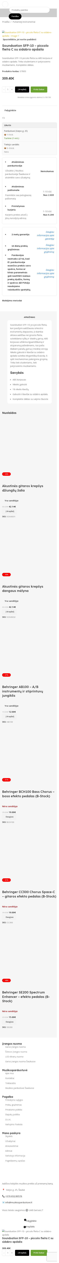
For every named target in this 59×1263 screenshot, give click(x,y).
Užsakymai (10, 1141)
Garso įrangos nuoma (15, 1046)
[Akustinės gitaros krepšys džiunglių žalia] (29, 445)
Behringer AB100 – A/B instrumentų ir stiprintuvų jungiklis (22, 691)
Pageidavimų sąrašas (15, 1160)
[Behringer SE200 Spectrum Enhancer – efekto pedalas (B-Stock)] (29, 951)
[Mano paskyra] (55, 4)
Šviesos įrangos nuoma (16, 1051)
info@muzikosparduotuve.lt (18, 1202)
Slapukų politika (12, 1114)
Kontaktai (9, 1078)
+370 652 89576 (13, 1196)
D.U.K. (8, 1119)
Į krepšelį (22, 89)
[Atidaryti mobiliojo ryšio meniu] (5, 4)
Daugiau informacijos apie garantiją (45, 235)
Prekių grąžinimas (13, 1104)
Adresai (8, 1150)
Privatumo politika (13, 1109)
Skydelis (9, 1136)
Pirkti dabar (39, 89)
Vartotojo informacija (15, 1155)
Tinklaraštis (10, 1083)
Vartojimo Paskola (13, 1124)
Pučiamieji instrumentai (24, 21)
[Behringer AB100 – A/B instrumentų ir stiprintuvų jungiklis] (29, 646)
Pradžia (5, 21)
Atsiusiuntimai (11, 1146)
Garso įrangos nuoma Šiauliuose (20, 1061)
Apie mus (9, 1073)
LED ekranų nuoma (14, 1056)
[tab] (29, 317)
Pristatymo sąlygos (14, 1100)
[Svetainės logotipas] (29, 4)
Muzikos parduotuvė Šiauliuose (19, 1088)
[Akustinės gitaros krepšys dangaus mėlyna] (29, 545)
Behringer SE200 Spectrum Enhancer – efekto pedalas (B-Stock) (26, 996)
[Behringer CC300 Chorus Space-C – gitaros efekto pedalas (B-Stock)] (29, 851)
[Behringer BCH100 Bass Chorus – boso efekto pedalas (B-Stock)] (29, 750)
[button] (9, 511)
